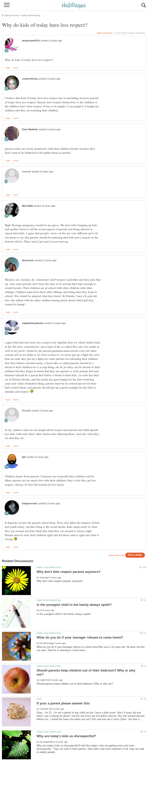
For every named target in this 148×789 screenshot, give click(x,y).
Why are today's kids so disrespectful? (66, 736)
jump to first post (116, 555)
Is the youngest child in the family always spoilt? (74, 605)
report (15, 68)
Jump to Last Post (104, 33)
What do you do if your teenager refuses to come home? (80, 637)
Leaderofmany (30, 78)
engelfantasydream (32, 323)
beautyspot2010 (31, 40)
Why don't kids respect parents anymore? (68, 572)
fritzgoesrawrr (30, 503)
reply (8, 68)
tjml (24, 457)
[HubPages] (74, 5)
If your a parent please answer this (63, 703)
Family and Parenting (49, 567)
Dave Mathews (30, 129)
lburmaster (28, 260)
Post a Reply (135, 555)
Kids (39, 699)
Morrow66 (27, 206)
